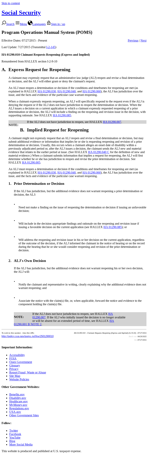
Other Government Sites (24, 415)
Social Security (21, 12)
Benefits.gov (17, 394)
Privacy (13, 369)
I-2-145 (50, 47)
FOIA (13, 358)
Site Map (14, 376)
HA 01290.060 (91, 91)
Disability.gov (17, 398)
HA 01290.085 (62, 115)
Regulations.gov (19, 408)
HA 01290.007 (112, 122)
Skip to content (11, 3)
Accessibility (17, 355)
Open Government (20, 362)
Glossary (14, 365)
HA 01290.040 (66, 91)
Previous (133, 40)
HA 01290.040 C (98, 152)
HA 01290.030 (47, 91)
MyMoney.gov (18, 405)
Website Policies (19, 379)
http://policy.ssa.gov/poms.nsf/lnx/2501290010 (28, 336)
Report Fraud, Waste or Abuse (27, 372)
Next (143, 40)
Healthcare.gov (18, 401)
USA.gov (15, 411)
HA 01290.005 (31, 162)
